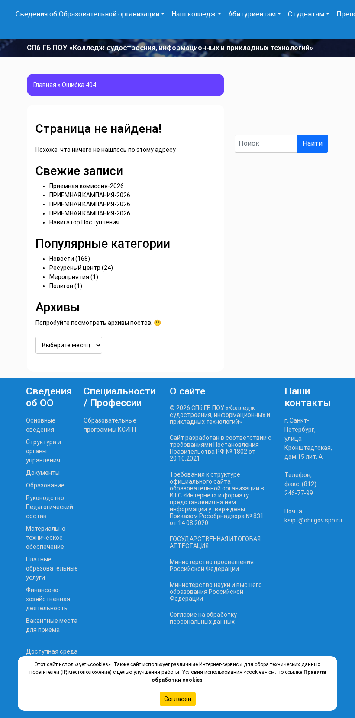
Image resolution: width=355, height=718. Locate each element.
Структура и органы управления (43, 451)
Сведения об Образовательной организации (87, 14)
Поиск (245, 127)
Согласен (177, 699)
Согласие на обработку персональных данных (203, 618)
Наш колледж (193, 14)
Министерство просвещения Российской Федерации (212, 565)
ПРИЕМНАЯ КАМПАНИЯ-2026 (89, 195)
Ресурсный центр (74, 267)
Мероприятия (69, 276)
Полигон (61, 285)
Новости (61, 258)
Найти (313, 143)
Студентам (306, 14)
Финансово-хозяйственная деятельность (48, 599)
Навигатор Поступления (84, 222)
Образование (45, 485)
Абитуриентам (252, 14)
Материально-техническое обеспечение (47, 537)
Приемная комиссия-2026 (86, 186)
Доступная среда (51, 651)
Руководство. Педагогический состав (49, 506)
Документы (43, 472)
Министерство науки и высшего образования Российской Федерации (216, 591)
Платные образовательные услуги (52, 568)
